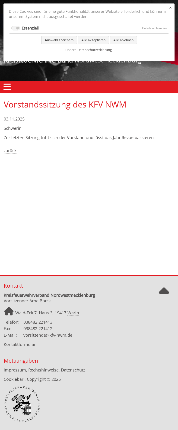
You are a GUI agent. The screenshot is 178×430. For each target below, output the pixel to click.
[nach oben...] (163, 294)
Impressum (15, 370)
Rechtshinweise (43, 370)
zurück (10, 150)
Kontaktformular (20, 344)
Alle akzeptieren (93, 40)
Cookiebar (13, 379)
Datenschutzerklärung (94, 50)
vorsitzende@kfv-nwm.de (47, 335)
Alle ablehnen (123, 40)
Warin (73, 313)
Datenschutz (73, 370)
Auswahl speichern (59, 40)
